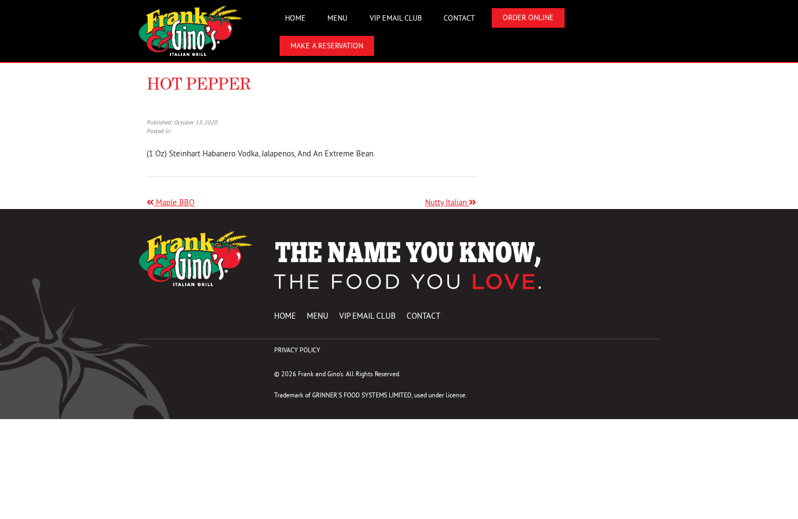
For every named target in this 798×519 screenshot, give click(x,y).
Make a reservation (326, 45)
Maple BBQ (174, 202)
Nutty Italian (447, 202)
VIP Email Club (396, 18)
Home (295, 18)
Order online (528, 17)
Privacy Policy (297, 350)
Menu (337, 18)
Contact (459, 18)
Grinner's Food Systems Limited (361, 395)
